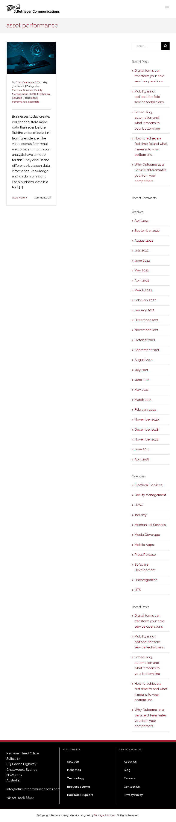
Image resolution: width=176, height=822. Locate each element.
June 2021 (142, 380)
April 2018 (142, 459)
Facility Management (150, 495)
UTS (138, 590)
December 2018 (146, 429)
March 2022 (143, 290)
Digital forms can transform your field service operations (149, 76)
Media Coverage (147, 535)
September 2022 (147, 231)
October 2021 (145, 340)
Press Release (145, 555)
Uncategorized (146, 580)
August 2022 (144, 240)
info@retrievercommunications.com (33, 789)
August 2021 (144, 360)
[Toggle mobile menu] (167, 7)
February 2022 (145, 300)
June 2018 (142, 449)
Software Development (145, 567)
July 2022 (142, 250)
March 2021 (143, 400)
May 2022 (142, 270)
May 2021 (141, 390)
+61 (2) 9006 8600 (20, 798)
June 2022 (142, 260)
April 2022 (142, 280)
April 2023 (142, 221)
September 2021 (147, 350)
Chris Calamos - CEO (28, 82)
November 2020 (147, 419)
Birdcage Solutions (104, 815)
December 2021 (146, 320)
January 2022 (145, 310)
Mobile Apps (144, 545)
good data (33, 101)
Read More (18, 197)
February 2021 (145, 410)
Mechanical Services (150, 525)
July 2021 (141, 370)
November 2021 (146, 330)
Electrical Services (22, 90)
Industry (141, 515)
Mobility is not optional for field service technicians (149, 96)
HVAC (32, 93)
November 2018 (146, 439)
